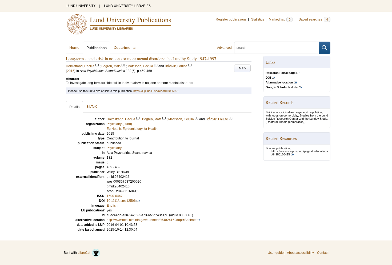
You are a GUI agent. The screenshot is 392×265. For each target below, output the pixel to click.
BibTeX (91, 107)
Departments (124, 47)
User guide (276, 253)
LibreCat (85, 253)
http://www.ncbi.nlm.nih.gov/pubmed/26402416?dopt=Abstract (151, 220)
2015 (70, 71)
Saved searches (313, 19)
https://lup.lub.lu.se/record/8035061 (156, 91)
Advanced (224, 48)
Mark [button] (242, 68)
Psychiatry (114, 148)
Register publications (231, 19)
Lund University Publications (130, 19)
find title (282, 87)
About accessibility (300, 253)
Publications (96, 48)
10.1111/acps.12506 (121, 201)
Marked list (279, 19)
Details (74, 107)
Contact (322, 253)
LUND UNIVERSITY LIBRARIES (127, 6)
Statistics (257, 19)
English (112, 205)
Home (74, 47)
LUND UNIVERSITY (80, 6)
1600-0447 (115, 196)
